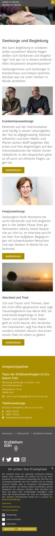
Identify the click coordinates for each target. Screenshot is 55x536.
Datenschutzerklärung (11, 507)
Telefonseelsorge (13, 403)
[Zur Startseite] (11, 3)
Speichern (9, 529)
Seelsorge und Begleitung (25, 41)
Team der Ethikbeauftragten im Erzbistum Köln (26, 376)
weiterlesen (13, 170)
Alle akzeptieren (27, 529)
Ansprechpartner (15, 367)
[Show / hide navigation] (53, 2)
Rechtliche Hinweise (10, 510)
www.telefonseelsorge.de (19, 417)
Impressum (6, 503)
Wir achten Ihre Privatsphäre (27, 469)
